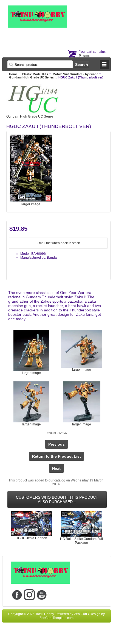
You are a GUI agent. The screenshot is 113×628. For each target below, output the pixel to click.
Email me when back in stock (58, 243)
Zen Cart (80, 614)
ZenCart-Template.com (56, 618)
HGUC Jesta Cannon (31, 538)
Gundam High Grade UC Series (31, 77)
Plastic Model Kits (35, 74)
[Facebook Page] (17, 595)
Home (13, 74)
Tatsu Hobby (44, 614)
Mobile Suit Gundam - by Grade (75, 74)
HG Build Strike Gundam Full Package (81, 541)
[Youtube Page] (41, 595)
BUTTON (104, 64)
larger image (31, 373)
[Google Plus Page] (29, 595)
